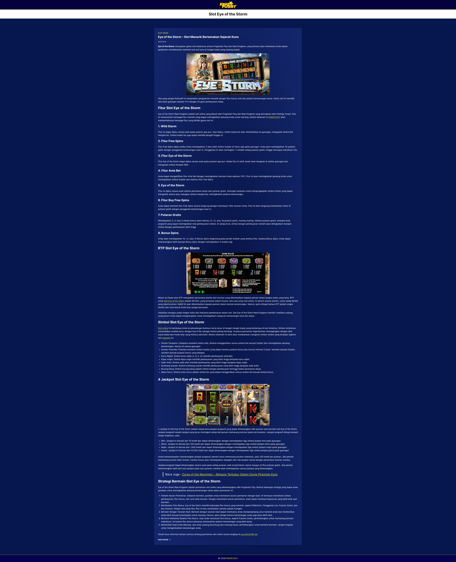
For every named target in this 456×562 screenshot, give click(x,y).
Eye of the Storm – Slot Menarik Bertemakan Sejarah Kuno (198, 37)
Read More (164, 540)
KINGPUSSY (274, 117)
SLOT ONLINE (163, 33)
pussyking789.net (249, 534)
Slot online (163, 328)
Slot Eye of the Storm (174, 301)
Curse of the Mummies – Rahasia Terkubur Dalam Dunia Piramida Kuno (230, 474)
